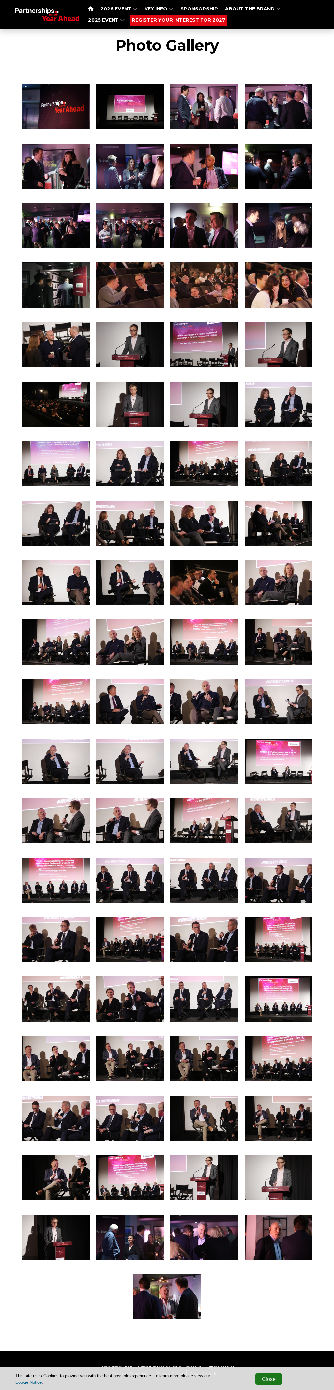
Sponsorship (199, 9)
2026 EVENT (116, 9)
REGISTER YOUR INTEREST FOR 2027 (178, 20)
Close (269, 1379)
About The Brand (250, 9)
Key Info (156, 9)
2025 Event (104, 20)
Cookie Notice (28, 1382)
